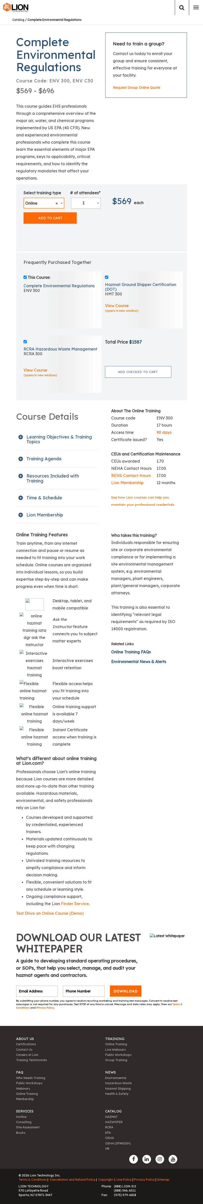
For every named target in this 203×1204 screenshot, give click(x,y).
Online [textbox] (41, 203)
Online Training (116, 1044)
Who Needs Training (30, 1078)
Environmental (115, 1078)
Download (126, 991)
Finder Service (75, 903)
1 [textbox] (83, 202)
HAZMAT (111, 1117)
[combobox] (44, 203)
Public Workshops (118, 1055)
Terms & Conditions (33, 1179)
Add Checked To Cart (138, 372)
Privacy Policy (45, 1007)
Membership (25, 1099)
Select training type (42, 192)
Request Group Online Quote (136, 87)
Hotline (21, 1117)
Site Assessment (28, 1127)
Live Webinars (115, 1049)
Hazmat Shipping (118, 1088)
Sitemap (163, 1179)
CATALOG (113, 1111)
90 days (164, 432)
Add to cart (50, 218)
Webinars (23, 1088)
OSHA (109, 1138)
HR (107, 1148)
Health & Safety (116, 1094)
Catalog (18, 20)
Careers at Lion (27, 1055)
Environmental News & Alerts (138, 661)
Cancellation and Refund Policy (72, 1179)
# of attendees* (85, 192)
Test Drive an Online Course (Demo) (50, 913)
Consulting (23, 1122)
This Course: (39, 277)
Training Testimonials (31, 1060)
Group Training (116, 1060)
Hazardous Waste (118, 1083)
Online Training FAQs (131, 651)
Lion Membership (127, 482)
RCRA (109, 1127)
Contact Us (24, 1049)
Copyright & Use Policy (115, 1179)
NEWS (110, 1072)
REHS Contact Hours (131, 475)
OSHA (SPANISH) (118, 1143)
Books (20, 1133)
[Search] (182, 7)
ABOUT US (25, 1039)
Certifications (26, 1044)
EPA (108, 1133)
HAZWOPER (114, 1122)
